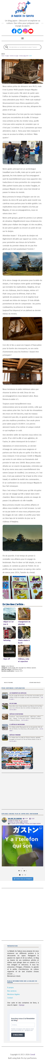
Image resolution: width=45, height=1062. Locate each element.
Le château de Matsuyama (17, 724)
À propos (10, 988)
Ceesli (32, 1054)
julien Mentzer (10, 666)
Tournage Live (22, 667)
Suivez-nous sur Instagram (24, 879)
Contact (10, 998)
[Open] (22, 845)
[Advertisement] (15, 790)
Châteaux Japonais (31, 667)
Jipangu (21, 1005)
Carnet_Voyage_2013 (23, 55)
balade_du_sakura (22, 827)
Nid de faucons (8, 682)
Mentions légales (13, 994)
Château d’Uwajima (15, 735)
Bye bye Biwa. (13, 703)
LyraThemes (31, 1058)
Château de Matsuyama (16, 714)
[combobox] (22, 47)
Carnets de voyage (14, 55)
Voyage (7, 55)
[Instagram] (40, 863)
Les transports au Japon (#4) (17, 693)
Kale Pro (20, 1058)
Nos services (11, 991)
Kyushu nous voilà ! (35, 682)
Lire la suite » (13, 709)
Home (3, 55)
